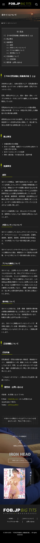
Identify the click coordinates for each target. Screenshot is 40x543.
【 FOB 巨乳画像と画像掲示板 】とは (19, 35)
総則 (11, 45)
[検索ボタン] (36, 4)
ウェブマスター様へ (13, 521)
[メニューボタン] (3, 4)
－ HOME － (10, 518)
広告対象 (13, 59)
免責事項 (9, 42)
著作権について (15, 53)
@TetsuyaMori (13, 405)
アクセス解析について (17, 50)
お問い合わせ (30, 521)
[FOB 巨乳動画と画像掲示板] (20, 4)
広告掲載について (12, 56)
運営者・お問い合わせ (14, 62)
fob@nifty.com (13, 399)
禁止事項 (9, 39)
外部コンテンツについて (18, 47)
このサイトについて (28, 518)
